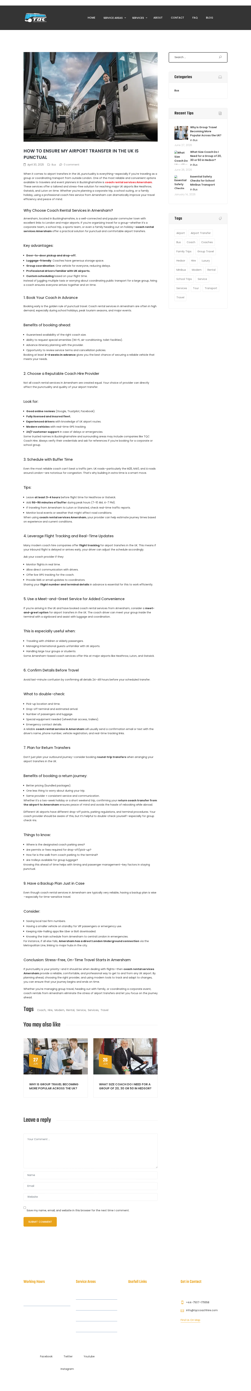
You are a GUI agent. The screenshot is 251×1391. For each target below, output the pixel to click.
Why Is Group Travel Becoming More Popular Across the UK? (53, 1086)
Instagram (67, 1369)
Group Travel (205, 251)
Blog (209, 17)
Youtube (89, 1356)
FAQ (195, 17)
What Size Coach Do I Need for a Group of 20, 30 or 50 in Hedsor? (125, 1086)
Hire (50, 1010)
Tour (196, 288)
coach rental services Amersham (128, 182)
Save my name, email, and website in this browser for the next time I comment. (78, 1210)
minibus (181, 270)
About (158, 17)
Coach (41, 1010)
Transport (211, 288)
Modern (59, 1010)
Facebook (46, 1356)
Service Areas (113, 18)
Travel (104, 1010)
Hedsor (180, 260)
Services (138, 18)
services (93, 1010)
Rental (70, 1010)
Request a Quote (139, 1322)
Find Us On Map (190, 1320)
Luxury (206, 260)
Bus (54, 164)
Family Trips (183, 251)
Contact (177, 17)
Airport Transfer (201, 233)
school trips (184, 279)
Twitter (68, 1356)
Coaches (207, 242)
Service (81, 1010)
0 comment (71, 164)
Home (91, 17)
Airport (180, 233)
